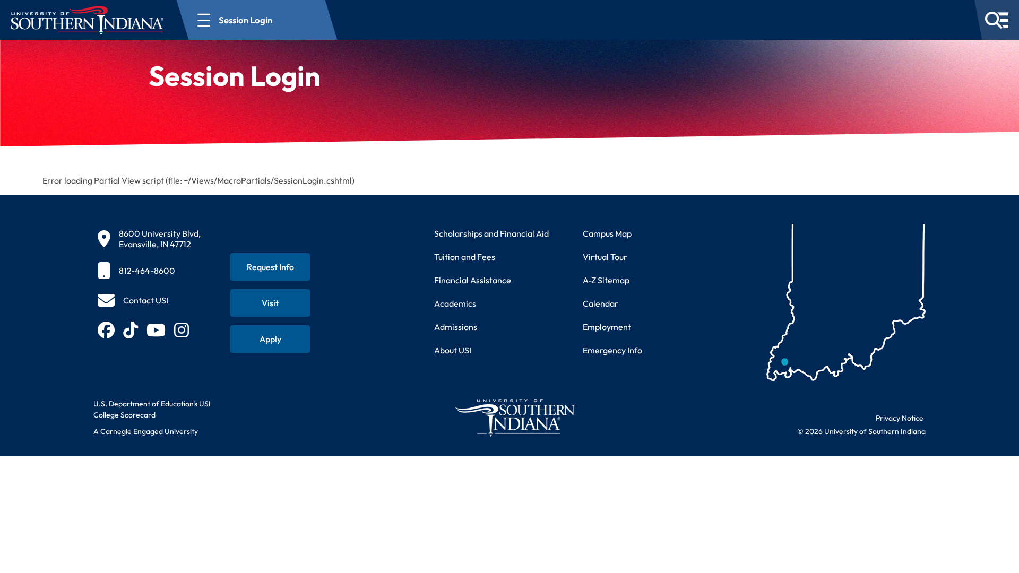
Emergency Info (612, 350)
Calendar (600, 303)
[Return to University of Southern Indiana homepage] (514, 417)
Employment (607, 327)
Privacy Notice (899, 418)
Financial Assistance (472, 280)
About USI (452, 350)
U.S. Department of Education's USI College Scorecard (152, 409)
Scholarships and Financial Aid (491, 233)
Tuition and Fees (464, 256)
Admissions (455, 327)
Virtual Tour (605, 256)
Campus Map (607, 233)
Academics (455, 303)
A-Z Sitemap (606, 280)
